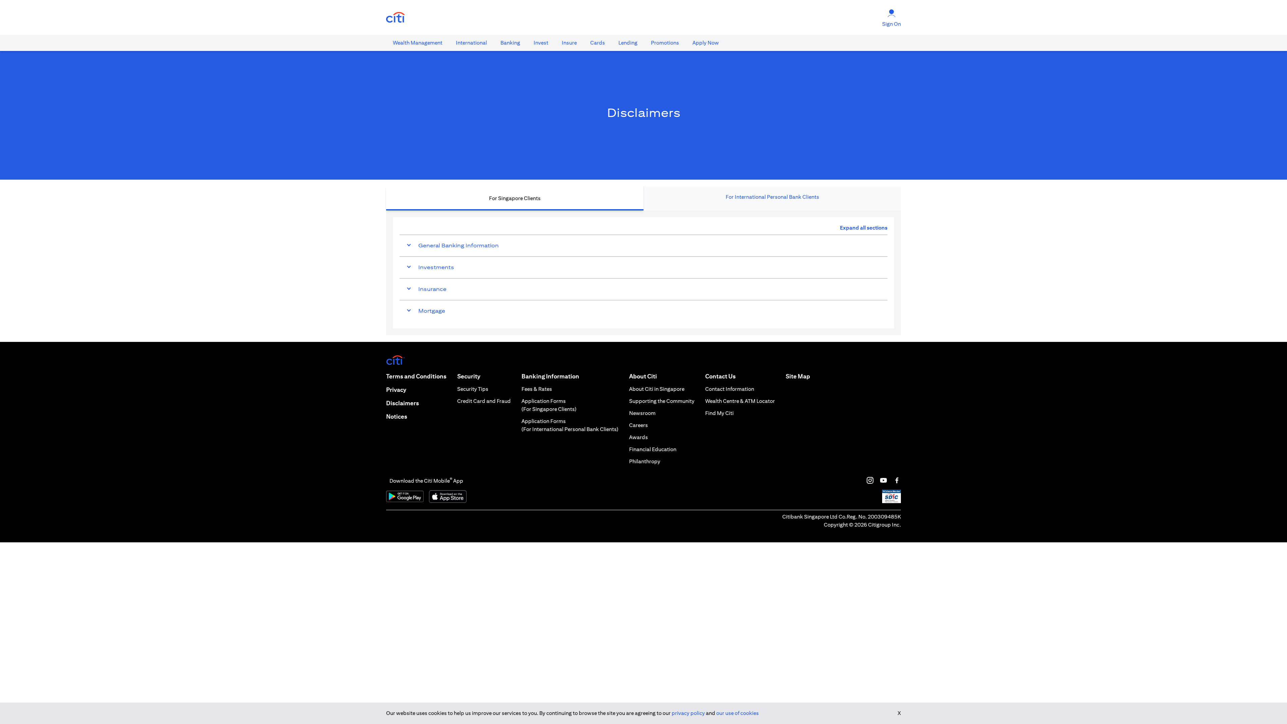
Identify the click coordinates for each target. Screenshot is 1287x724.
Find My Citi (719, 413)
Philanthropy (644, 461)
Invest (541, 43)
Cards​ (597, 43)
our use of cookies (737, 713)
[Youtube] (883, 480)
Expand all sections (863, 228)
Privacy (396, 389)
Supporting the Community (661, 401)
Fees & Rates (537, 389)
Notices (396, 416)
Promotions (665, 43)
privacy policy (688, 713)
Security (468, 376)
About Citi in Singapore (656, 389)
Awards (638, 437)
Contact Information (729, 389)
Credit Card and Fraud (484, 401)
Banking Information (550, 376)
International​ (471, 43)
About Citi (643, 376)
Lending (627, 43)
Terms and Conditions (416, 376)
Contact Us (720, 376)
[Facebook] (897, 480)
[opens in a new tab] (395, 17)
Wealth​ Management (417, 43)
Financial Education (652, 449)
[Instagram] (870, 480)
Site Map (798, 376)
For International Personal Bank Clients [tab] (772, 197)
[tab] (417, 43)
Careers (638, 425)
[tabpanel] (643, 272)
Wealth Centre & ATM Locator (740, 401)
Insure (569, 43)
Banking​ (510, 43)
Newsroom (642, 413)
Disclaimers (402, 403)
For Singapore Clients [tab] (515, 198)
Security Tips (472, 389)
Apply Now (705, 43)
